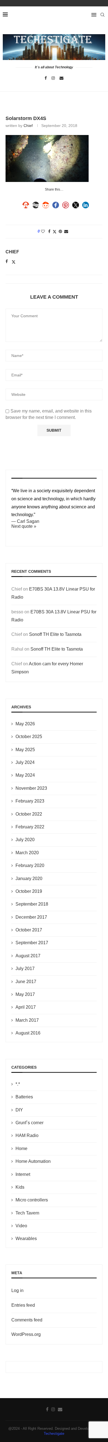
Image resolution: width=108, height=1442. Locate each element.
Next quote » (23, 526)
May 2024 (25, 775)
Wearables (26, 1238)
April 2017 (26, 1007)
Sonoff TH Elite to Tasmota (55, 634)
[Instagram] (53, 78)
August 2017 (28, 955)
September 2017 (32, 942)
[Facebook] (46, 78)
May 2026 (25, 723)
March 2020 (27, 852)
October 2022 (29, 814)
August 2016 (28, 1033)
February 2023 (30, 801)
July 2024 (25, 762)
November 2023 (31, 788)
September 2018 (32, 904)
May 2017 (25, 994)
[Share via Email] (66, 231)
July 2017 (25, 968)
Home (21, 1148)
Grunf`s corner (29, 1122)
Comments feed (26, 1320)
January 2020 (29, 878)
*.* (18, 1084)
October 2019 (29, 891)
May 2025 (25, 749)
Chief (28, 125)
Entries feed (23, 1305)
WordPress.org (26, 1334)
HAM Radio (27, 1135)
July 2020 (25, 839)
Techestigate (54, 1433)
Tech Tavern (27, 1213)
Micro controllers (32, 1200)
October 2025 (29, 736)
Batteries (24, 1096)
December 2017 (31, 917)
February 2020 (30, 865)
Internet (23, 1174)
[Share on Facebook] (49, 231)
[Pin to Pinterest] (60, 231)
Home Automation (33, 1161)
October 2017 (29, 930)
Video (21, 1225)
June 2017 (26, 981)
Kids (20, 1187)
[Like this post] (43, 231)
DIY (19, 1110)
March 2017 (27, 1020)
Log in (17, 1290)
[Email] (61, 78)
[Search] (102, 15)
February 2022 (30, 826)
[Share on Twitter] (54, 231)
